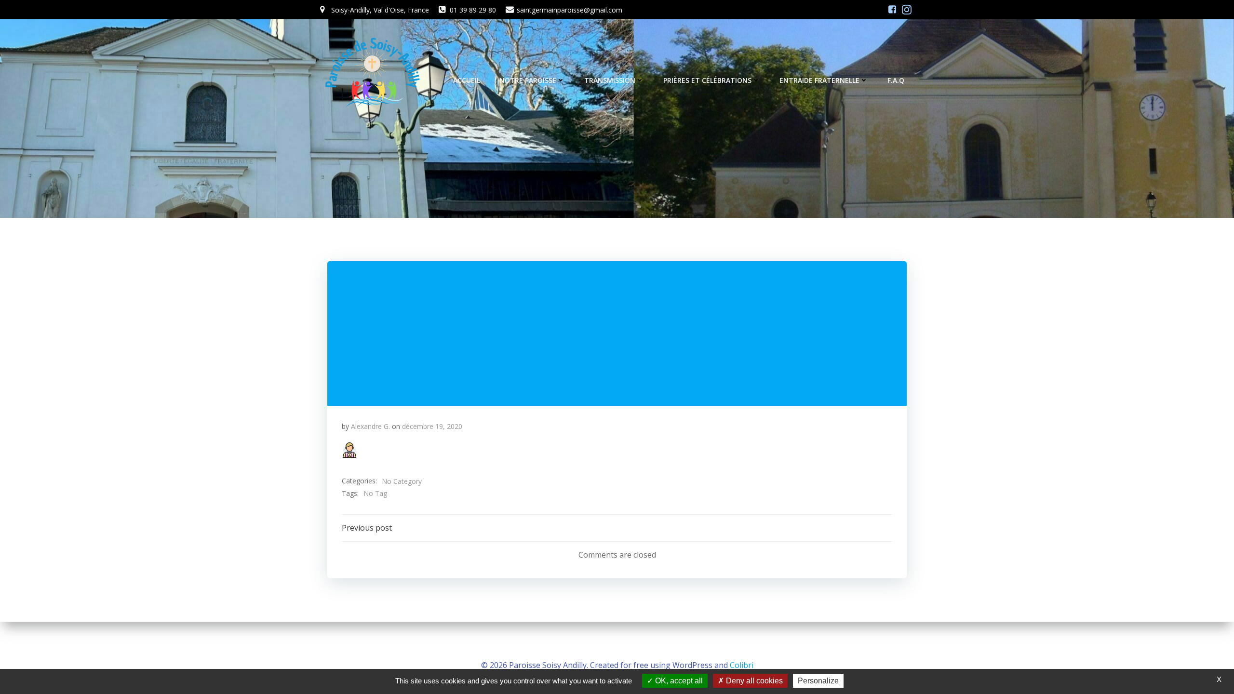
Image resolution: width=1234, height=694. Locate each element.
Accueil (466, 80)
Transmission (609, 80)
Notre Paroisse (527, 80)
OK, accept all (678, 681)
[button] (349, 450)
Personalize (818, 681)
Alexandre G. (370, 426)
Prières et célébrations (707, 80)
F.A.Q (895, 80)
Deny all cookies (753, 681)
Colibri (741, 665)
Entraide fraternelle (819, 80)
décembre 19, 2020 (432, 426)
